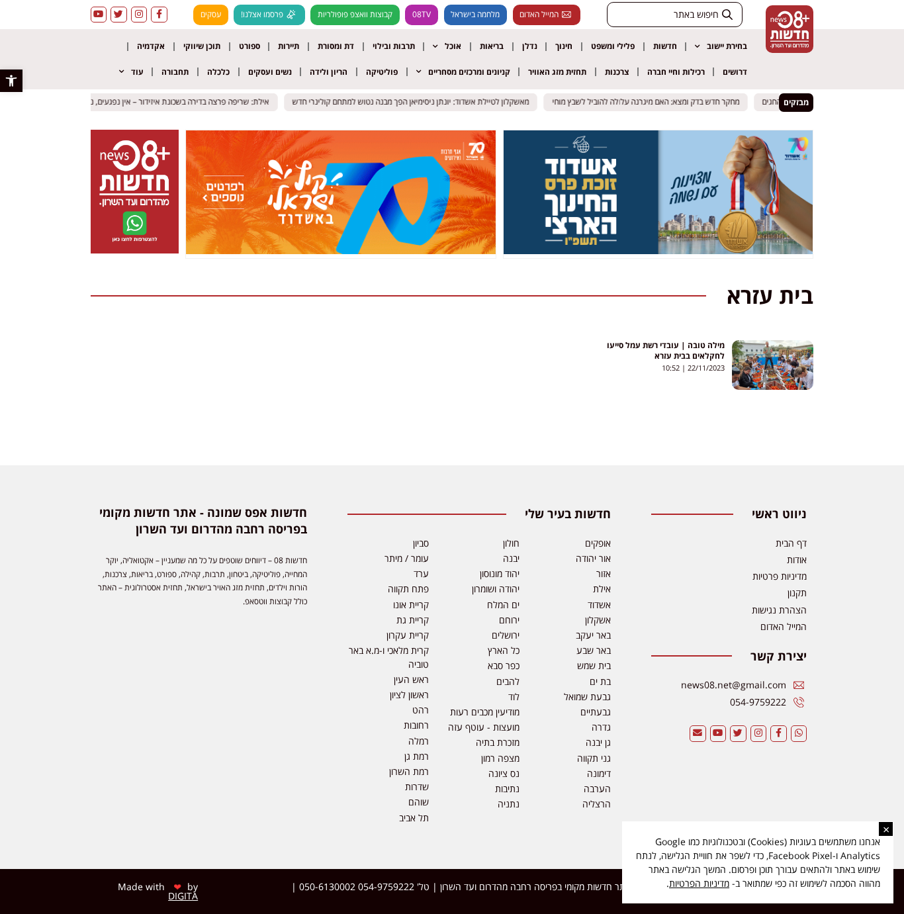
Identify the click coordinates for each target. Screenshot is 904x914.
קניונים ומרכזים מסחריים (469, 71)
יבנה (511, 558)
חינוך (563, 46)
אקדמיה (151, 46)
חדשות (665, 46)
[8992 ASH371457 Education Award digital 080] (658, 250)
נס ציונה (504, 773)
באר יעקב (593, 635)
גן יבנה (598, 742)
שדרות (417, 786)
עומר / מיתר (406, 558)
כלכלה (218, 71)
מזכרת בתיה (498, 742)
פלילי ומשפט (613, 46)
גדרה (601, 727)
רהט (420, 710)
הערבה (597, 788)
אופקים (598, 543)
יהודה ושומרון (496, 588)
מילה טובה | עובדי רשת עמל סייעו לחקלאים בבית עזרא (666, 350)
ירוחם (509, 620)
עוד (137, 71)
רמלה (418, 741)
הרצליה (596, 804)
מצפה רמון (500, 758)
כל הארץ (504, 650)
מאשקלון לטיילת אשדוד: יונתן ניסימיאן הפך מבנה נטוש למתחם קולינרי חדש (416, 102)
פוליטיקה (382, 71)
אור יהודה (593, 558)
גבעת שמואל (587, 696)
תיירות (288, 46)
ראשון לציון (409, 694)
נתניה (509, 804)
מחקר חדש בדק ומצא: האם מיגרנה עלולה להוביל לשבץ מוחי (651, 102)
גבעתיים (595, 712)
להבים (508, 681)
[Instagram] (139, 15)
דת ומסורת (336, 46)
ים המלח (503, 604)
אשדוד (599, 604)
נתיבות (507, 788)
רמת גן (416, 756)
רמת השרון (409, 771)
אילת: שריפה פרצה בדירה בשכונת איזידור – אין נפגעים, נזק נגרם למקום (162, 102)
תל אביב (414, 817)
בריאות (492, 46)
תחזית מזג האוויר (557, 71)
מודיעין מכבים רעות (485, 712)
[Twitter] (119, 15)
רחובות (416, 725)
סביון (421, 543)
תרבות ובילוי (394, 46)
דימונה (599, 773)
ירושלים (506, 635)
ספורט (249, 46)
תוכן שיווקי (201, 46)
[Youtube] (99, 15)
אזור (603, 573)
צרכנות (617, 71)
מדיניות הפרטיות (699, 883)
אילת (602, 588)
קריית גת (412, 620)
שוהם (418, 802)
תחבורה (175, 71)
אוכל (453, 46)
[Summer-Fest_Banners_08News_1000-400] (341, 250)
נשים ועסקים (270, 71)
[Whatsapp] (799, 733)
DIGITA (183, 896)
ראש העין (411, 679)
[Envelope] (698, 733)
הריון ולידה (328, 71)
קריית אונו (411, 604)
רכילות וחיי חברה (676, 71)
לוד (514, 696)
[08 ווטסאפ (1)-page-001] (134, 249)
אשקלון (598, 620)
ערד (421, 573)
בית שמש (594, 665)
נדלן (529, 46)
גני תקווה (594, 758)
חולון (511, 543)
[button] (11, 80)
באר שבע (593, 650)
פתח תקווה (408, 588)
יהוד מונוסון (500, 573)
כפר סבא (504, 665)
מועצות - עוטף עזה (484, 727)
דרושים (735, 71)
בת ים (600, 681)
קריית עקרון (407, 635)
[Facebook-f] (159, 15)
